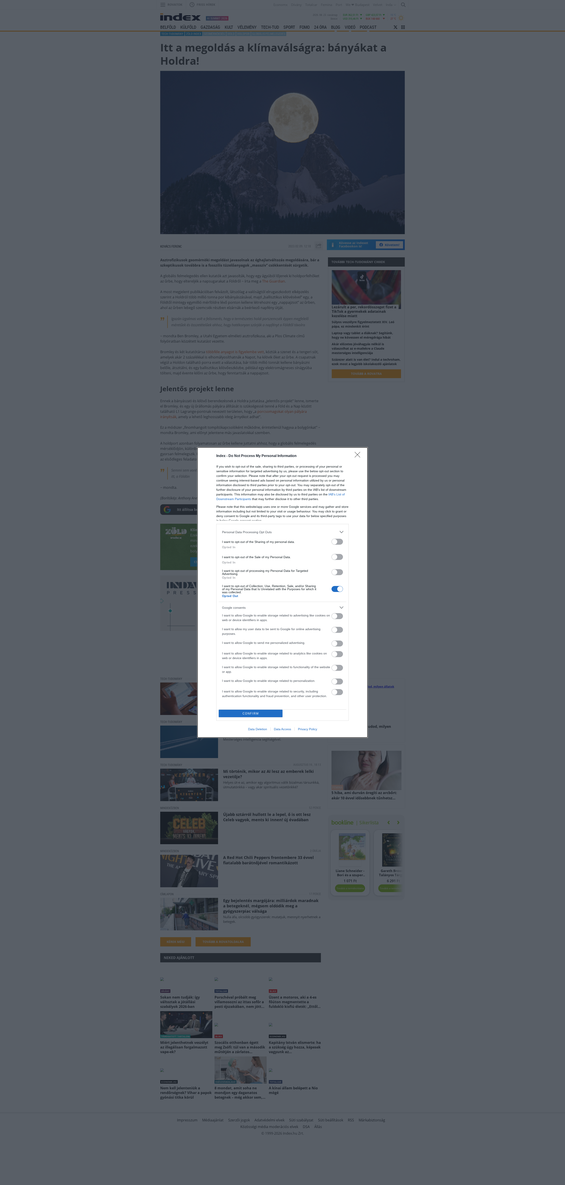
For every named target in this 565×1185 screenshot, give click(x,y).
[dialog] (282, 592)
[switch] (337, 542)
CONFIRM (251, 713)
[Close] (359, 456)
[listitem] (282, 532)
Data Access (282, 729)
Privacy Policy (307, 729)
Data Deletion (257, 729)
